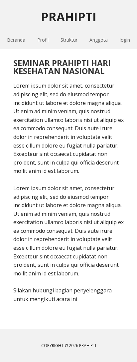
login (125, 40)
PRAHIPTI (68, 16)
